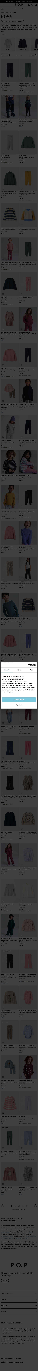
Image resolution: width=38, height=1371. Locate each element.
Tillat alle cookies (19, 699)
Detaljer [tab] (19, 670)
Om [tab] (31, 670)
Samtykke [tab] (7, 670)
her (19, 687)
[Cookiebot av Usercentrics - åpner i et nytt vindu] (28, 665)
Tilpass (18, 705)
